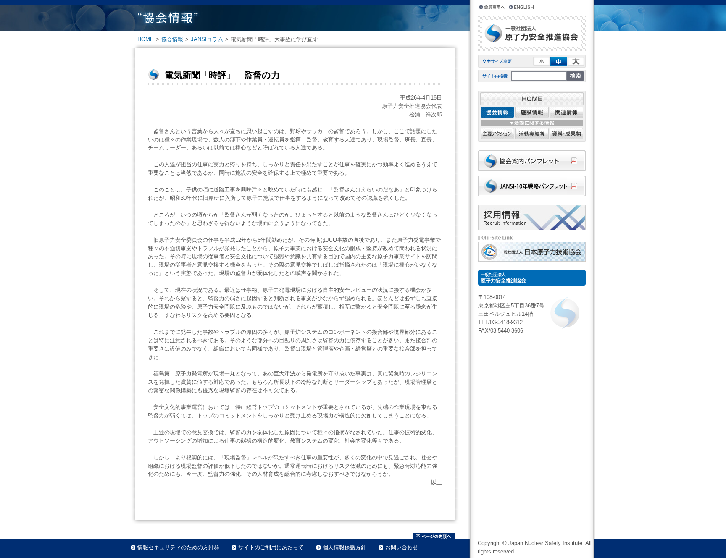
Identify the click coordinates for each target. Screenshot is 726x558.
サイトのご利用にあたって (271, 547)
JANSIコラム (207, 39)
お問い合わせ (401, 547)
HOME (145, 39)
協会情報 (172, 39)
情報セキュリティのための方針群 (178, 547)
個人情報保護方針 (344, 547)
